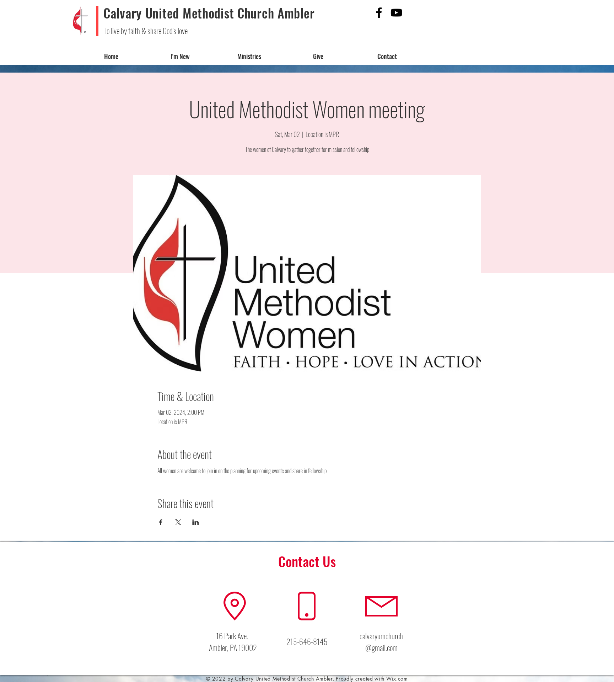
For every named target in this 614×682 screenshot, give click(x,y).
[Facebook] (379, 13)
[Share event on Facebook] (160, 522)
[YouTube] (396, 13)
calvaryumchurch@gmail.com (381, 641)
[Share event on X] (178, 522)
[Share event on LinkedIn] (195, 522)
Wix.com (397, 678)
